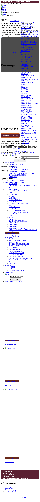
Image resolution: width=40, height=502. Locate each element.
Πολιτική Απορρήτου (11, 490)
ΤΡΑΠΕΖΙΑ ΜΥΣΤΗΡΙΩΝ (29, 139)
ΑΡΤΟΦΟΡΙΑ (25, 63)
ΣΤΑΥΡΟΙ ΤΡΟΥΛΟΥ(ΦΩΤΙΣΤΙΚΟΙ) (29, 136)
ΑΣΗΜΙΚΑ (25, 65)
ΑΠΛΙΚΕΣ (24, 60)
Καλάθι (3, 16)
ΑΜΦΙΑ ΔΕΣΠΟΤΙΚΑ (28, 22)
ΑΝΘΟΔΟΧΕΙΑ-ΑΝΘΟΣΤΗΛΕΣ (26, 57)
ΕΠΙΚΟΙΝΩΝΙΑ (15, 153)
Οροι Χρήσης (9, 488)
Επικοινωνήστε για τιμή (10, 135)
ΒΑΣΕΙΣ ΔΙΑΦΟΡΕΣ (27, 67)
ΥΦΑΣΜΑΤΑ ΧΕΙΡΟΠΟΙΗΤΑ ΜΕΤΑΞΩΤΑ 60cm (27, 47)
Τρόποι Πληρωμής (10, 491)
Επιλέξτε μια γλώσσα (7, 3)
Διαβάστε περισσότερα (12, 233)
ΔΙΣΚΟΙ (23, 70)
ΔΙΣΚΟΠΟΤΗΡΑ (26, 72)
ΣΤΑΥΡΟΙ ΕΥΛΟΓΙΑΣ (28, 128)
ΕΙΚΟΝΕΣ (16, 148)
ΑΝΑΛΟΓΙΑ (25, 54)
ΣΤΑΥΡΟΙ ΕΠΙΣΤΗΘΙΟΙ (29, 132)
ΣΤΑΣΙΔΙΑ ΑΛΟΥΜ (27, 127)
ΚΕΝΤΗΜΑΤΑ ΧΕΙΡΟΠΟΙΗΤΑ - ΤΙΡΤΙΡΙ (29, 34)
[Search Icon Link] (15, 155)
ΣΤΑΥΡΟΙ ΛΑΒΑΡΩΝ (28, 134)
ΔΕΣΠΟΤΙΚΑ (25, 68)
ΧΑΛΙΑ (16, 150)
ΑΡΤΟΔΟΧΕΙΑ (26, 61)
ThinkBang (24, 497)
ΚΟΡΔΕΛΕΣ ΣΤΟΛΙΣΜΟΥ (30, 37)
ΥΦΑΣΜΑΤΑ (25, 51)
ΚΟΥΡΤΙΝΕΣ (25, 38)
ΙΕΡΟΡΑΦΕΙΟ (14, 21)
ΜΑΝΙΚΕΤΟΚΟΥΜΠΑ (29, 42)
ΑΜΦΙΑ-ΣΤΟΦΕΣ (27, 26)
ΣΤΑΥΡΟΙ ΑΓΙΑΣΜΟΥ (28, 130)
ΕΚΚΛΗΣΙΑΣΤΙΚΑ (16, 52)
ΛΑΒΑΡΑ (24, 40)
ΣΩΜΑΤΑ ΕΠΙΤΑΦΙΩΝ (28, 44)
